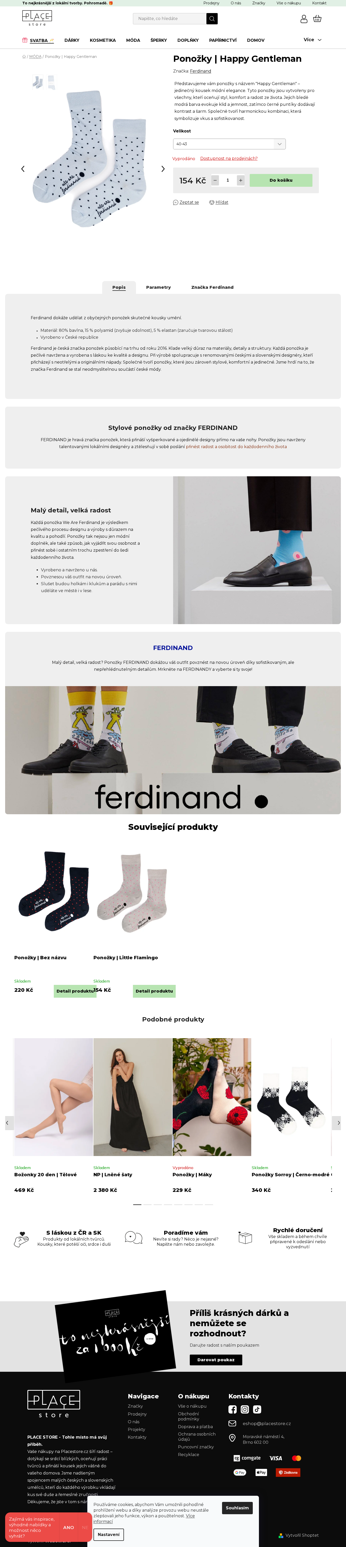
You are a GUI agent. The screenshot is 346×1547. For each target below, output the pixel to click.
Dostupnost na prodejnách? (229, 158)
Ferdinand (200, 71)
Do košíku (281, 180)
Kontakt (319, 3)
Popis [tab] (119, 287)
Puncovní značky (196, 1447)
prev (9, 1120)
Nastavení (109, 1534)
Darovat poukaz (216, 1359)
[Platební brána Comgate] (269, 1458)
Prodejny (211, 3)
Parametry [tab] (158, 287)
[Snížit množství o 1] (215, 180)
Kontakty (137, 1437)
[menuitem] (40, 40)
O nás (236, 3)
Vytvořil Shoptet (302, 1535)
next (328, 1120)
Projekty (136, 1429)
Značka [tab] (212, 287)
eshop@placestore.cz (267, 1423)
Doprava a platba (195, 1426)
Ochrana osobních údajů (197, 1437)
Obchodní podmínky (188, 1416)
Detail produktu (75, 991)
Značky (258, 3)
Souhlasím (237, 1507)
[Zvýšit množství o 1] (241, 180)
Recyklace (188, 1454)
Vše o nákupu (289, 3)
